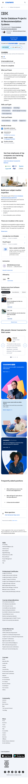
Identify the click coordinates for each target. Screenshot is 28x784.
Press (3, 720)
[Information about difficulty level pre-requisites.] (14, 63)
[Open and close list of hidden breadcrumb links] (6, 7)
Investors (4, 722)
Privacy (4, 727)
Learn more (22, 43)
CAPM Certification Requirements (9, 632)
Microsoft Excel (5, 557)
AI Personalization (6, 110)
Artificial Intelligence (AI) (7, 546)
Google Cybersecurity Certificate (9, 575)
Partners (4, 702)
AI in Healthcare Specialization (9, 608)
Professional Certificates (8, 671)
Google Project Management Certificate (11, 581)
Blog (3, 706)
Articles (4, 735)
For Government (6, 679)
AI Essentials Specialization (8, 602)
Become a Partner (6, 683)
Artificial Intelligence (6, 108)
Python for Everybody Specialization (10, 620)
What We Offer (5, 661)
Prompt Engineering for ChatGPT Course (11, 618)
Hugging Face (22, 120)
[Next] (25, 345)
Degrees (4, 675)
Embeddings (16, 108)
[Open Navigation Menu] (3, 2)
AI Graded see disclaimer (9, 135)
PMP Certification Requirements (9, 645)
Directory (4, 737)
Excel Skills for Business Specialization (11, 612)
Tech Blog (4, 710)
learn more (14, 520)
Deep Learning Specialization (8, 610)
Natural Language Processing (19, 110)
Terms (3, 725)
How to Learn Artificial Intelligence (10, 643)
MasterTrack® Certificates (8, 673)
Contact (4, 733)
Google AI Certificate (7, 573)
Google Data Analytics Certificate (9, 577)
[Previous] (3, 345)
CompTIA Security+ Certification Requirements (12, 636)
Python (4, 561)
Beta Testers (5, 704)
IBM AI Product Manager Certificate (10, 587)
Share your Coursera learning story (10, 649)
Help (3, 729)
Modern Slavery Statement (8, 741)
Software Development (15, 7)
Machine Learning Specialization (9, 616)
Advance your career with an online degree (12, 403)
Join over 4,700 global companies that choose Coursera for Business (13, 443)
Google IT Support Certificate (9, 579)
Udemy (4, 690)
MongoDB (15, 120)
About (3, 659)
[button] (8, 33)
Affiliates (4, 739)
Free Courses (5, 688)
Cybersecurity (5, 548)
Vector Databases (6, 120)
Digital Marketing (6, 552)
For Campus (5, 681)
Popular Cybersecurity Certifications (10, 647)
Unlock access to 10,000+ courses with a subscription (13, 367)
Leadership (4, 663)
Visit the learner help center (12, 515)
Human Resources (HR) (7, 555)
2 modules (4, 52)
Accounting (4, 544)
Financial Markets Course (8, 614)
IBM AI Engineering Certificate (9, 585)
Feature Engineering (6, 113)
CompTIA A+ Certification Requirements (11, 634)
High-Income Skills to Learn (8, 641)
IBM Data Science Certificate (8, 589)
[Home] (2, 7)
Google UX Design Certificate (8, 583)
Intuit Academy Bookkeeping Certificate (11, 591)
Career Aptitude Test (7, 630)
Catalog (4, 667)
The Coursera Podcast (7, 708)
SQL (3, 563)
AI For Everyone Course (7, 606)
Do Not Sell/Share (6, 743)
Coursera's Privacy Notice (9, 533)
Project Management (7, 559)
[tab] (5, 292)
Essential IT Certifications (8, 639)
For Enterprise (5, 677)
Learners (4, 700)
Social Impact (5, 685)
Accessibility (5, 731)
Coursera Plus (5, 669)
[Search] (25, 2)
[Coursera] (9, 2)
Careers (4, 665)
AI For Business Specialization (9, 604)
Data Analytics (5, 550)
